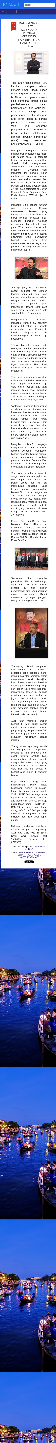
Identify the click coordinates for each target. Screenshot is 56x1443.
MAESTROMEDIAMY (29, 857)
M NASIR (36, 855)
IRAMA (22, 852)
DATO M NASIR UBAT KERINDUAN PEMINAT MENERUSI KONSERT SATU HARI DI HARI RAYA (29, 35)
